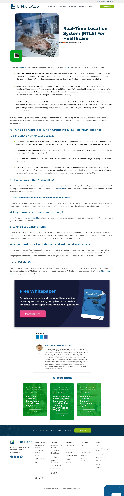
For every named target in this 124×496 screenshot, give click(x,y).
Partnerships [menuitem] (72, 6)
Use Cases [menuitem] (53, 442)
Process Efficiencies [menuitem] (54, 461)
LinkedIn (39, 353)
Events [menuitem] (83, 449)
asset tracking (34, 218)
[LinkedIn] (37, 337)
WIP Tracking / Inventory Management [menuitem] (55, 452)
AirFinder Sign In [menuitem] (101, 1)
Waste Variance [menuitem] (55, 469)
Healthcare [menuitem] (69, 449)
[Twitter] (41, 337)
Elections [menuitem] (68, 462)
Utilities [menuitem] (68, 459)
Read (35, 411)
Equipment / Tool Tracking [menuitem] (56, 446)
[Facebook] (46, 337)
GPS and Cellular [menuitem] (40, 459)
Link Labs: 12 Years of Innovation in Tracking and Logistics (33, 401)
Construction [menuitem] (70, 452)
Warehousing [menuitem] (70, 445)
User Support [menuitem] (110, 1)
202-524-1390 (16, 452)
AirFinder (22, 67)
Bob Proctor (64, 345)
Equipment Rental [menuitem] (71, 456)
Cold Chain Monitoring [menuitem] (54, 473)
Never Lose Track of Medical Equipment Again (86, 401)
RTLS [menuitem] (37, 455)
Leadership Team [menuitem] (101, 457)
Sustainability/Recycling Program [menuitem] (103, 449)
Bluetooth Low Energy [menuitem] (40, 446)
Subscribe (82, 430)
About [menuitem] (98, 442)
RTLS (66, 67)
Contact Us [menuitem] (99, 445)
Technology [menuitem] (51, 6)
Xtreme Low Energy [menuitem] (39, 451)
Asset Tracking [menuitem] (40, 442)
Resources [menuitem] (82, 6)
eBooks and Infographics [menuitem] (85, 459)
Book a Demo (107, 6)
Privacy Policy (76, 488)
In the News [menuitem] (99, 460)
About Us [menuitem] (92, 6)
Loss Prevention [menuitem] (55, 465)
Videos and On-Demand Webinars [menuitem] (86, 454)
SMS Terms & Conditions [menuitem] (39, 477)
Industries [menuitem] (61, 6)
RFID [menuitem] (37, 462)
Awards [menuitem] (98, 464)
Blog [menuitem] (82, 445)
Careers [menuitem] (98, 467)
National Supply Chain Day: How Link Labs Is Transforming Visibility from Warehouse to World (61, 403)
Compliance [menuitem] (54, 457)
